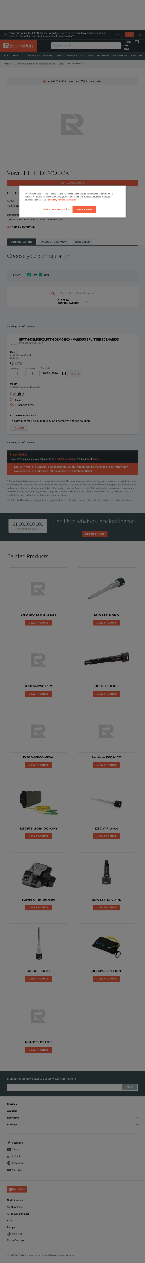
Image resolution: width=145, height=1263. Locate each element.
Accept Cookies (84, 209)
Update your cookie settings (56, 209)
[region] (72, 201)
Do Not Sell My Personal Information (60, 200)
